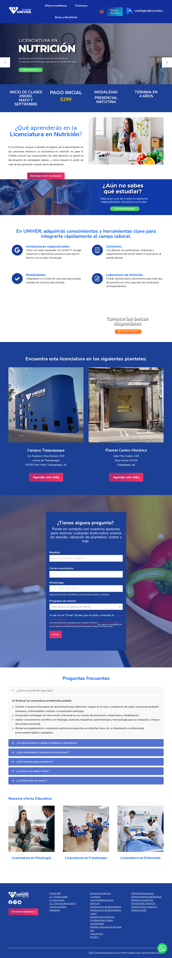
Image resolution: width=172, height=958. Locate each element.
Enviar (55, 634)
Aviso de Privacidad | (125, 952)
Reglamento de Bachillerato (105, 906)
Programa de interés (63, 601)
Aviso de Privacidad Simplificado (83, 624)
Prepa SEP (55, 893)
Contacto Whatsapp (125, 209)
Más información (31, 70)
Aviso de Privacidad (107, 623)
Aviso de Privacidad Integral (150, 952)
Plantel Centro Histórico (144, 906)
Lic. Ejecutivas (56, 900)
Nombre (55, 552)
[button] (162, 948)
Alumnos (95, 903)
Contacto (95, 896)
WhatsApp (57, 583)
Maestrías (54, 910)
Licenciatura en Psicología (31, 858)
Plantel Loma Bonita (142, 900)
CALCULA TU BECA (129, 331)
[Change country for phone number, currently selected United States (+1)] (53, 588)
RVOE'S (94, 937)
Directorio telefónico (23, 911)
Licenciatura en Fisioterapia (86, 858)
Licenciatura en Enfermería (140, 858)
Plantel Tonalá (138, 910)
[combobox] (86, 607)
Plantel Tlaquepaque (142, 893)
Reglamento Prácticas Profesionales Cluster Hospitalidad (102, 920)
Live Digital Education (102, 900)
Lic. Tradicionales (58, 896)
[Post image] (31, 829)
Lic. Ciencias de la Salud (62, 903)
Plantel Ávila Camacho (143, 903)
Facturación (96, 933)
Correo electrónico (62, 568)
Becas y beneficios (100, 893)
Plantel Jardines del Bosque (146, 896)
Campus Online (57, 906)
